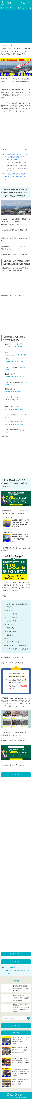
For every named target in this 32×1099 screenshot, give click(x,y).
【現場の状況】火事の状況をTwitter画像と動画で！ (18, 169)
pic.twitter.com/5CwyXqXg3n (14, 409)
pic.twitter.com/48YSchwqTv (14, 391)
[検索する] (28, 1018)
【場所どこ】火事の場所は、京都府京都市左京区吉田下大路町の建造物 (17, 164)
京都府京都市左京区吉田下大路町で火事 (18, 972)
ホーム (5, 45)
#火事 (20, 421)
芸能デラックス (16, 3)
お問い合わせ (22, 8)
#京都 (17, 421)
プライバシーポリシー (8, 8)
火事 (10, 45)
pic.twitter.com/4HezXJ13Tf (13, 347)
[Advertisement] (16, 27)
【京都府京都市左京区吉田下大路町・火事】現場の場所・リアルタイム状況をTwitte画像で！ (16, 157)
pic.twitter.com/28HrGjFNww (14, 362)
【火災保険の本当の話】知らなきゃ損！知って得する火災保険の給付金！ (16, 176)
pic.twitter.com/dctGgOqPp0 (14, 424)
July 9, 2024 (22, 355)
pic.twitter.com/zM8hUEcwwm (14, 377)
